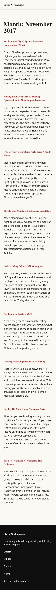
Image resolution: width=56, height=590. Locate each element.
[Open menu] (50, 4)
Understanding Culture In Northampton (23, 266)
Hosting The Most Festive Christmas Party (24, 409)
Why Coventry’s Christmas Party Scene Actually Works (27, 153)
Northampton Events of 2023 (18, 313)
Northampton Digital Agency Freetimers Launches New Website (23, 43)
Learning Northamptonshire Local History (24, 361)
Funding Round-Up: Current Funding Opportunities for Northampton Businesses (24, 98)
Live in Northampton (14, 4)
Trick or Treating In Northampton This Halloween (23, 462)
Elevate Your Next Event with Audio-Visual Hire (27, 210)
